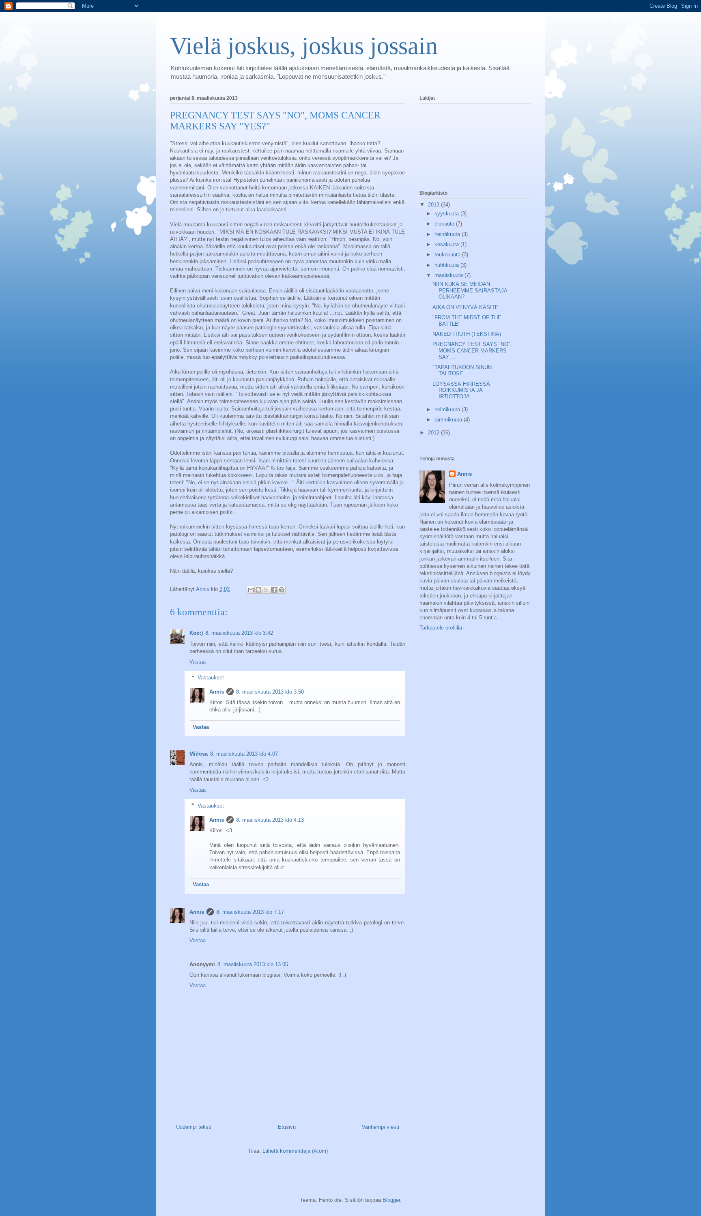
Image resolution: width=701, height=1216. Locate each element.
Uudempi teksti (193, 1127)
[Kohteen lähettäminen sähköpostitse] (251, 590)
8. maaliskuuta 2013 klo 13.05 (252, 964)
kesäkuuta (447, 244)
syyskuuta (447, 214)
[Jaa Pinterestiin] (281, 590)
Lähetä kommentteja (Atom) (295, 1151)
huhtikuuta (447, 265)
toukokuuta (448, 254)
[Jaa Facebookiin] (274, 590)
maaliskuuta (449, 275)
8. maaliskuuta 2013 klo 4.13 (270, 820)
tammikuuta (449, 420)
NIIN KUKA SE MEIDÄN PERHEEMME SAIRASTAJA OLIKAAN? (469, 290)
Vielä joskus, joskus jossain (304, 45)
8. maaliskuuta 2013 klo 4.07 (244, 754)
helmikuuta (448, 409)
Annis (216, 692)
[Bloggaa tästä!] (258, 590)
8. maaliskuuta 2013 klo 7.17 (250, 912)
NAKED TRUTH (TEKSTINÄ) (466, 334)
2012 (434, 433)
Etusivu (287, 1127)
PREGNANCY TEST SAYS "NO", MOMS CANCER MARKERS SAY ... (472, 350)
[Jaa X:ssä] (266, 590)
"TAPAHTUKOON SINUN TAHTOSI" (462, 370)
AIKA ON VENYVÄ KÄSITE (465, 307)
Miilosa (198, 754)
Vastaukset (211, 677)
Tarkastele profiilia (440, 628)
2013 (434, 205)
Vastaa (197, 662)
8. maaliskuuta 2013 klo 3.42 (239, 633)
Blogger (391, 1200)
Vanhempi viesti (380, 1127)
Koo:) (196, 633)
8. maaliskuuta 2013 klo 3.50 (270, 692)
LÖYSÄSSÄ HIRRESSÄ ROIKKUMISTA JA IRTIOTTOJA (461, 390)
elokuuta (445, 224)
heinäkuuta (448, 234)
